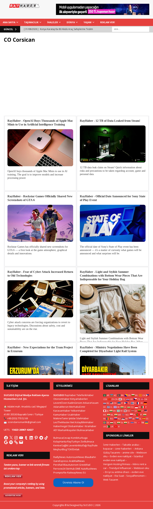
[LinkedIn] (31, 438)
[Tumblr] (26, 438)
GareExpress (60, 461)
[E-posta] (21, 442)
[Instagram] (16, 438)
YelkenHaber (78, 410)
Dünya (71, 22)
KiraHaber (90, 426)
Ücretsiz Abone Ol (73, 482)
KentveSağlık (60, 445)
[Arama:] (130, 29)
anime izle (128, 452)
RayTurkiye (73, 441)
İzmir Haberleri (111, 444)
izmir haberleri (123, 448)
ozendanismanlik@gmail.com (24, 422)
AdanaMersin (61, 406)
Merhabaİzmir (77, 406)
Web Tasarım (110, 479)
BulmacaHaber (85, 430)
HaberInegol (60, 426)
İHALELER (52, 22)
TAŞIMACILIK (31, 22)
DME (77, 468)
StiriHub (70, 468)
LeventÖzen (60, 402)
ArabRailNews (77, 461)
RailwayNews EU (76, 472)
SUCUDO (58, 395)
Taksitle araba (130, 444)
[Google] (6, 442)
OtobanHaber (76, 426)
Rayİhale (93, 445)
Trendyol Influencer (120, 468)
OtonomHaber (61, 399)
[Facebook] (6, 438)
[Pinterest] (36, 438)
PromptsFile (60, 472)
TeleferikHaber (85, 395)
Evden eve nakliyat (120, 456)
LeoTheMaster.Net (63, 422)
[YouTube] (21, 438)
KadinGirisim (75, 402)
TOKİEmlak (73, 449)
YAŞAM (87, 22)
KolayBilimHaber (84, 422)
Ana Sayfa (9, 22)
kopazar (108, 448)
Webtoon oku (141, 468)
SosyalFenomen (135, 475)
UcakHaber (74, 414)
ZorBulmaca (87, 441)
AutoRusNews (89, 468)
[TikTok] (46, 438)
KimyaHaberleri (79, 399)
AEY (55, 430)
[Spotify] (11, 442)
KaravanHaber (61, 410)
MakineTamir (60, 418)
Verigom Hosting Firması (116, 464)
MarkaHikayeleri (67, 430)
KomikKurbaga (79, 437)
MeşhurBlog (60, 449)
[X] (11, 438)
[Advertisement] (76, 81)
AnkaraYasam (91, 402)
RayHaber (70, 395)
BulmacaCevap (61, 437)
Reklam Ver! (107, 22)
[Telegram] (41, 438)
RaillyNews (59, 457)
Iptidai (72, 418)
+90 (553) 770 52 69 (17, 418)
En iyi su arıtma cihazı (117, 472)
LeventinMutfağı (78, 445)
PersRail (58, 464)
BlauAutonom (71, 464)
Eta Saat (119, 475)
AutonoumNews (75, 457)
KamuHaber (60, 414)
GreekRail (84, 464)
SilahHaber (82, 418)
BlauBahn (90, 457)
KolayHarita (60, 441)
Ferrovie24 (59, 468)
